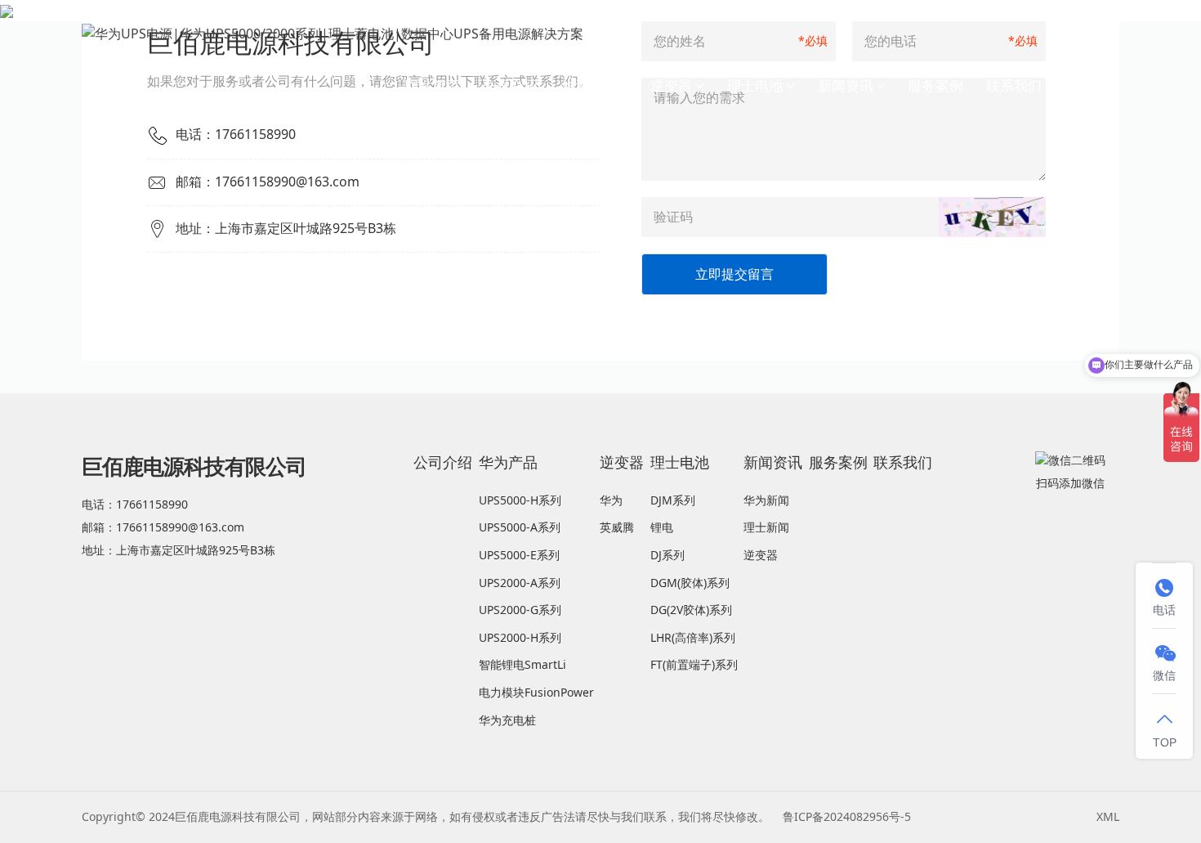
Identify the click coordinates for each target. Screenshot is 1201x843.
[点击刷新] (992, 217)
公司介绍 (510, 85)
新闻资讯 (845, 85)
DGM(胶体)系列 (690, 582)
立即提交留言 (734, 274)
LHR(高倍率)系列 (692, 637)
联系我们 (1014, 85)
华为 (611, 500)
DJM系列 (672, 500)
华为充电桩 (507, 720)
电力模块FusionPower (536, 692)
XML (1107, 816)
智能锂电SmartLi (522, 664)
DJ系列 (667, 555)
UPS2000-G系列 (520, 609)
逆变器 (671, 85)
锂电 (661, 527)
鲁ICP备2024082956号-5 (847, 816)
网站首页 (432, 85)
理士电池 (755, 85)
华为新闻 (766, 500)
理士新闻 (766, 527)
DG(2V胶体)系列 (691, 609)
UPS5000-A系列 (519, 527)
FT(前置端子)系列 (694, 664)
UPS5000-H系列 (520, 500)
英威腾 (617, 527)
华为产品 (588, 85)
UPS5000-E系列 (519, 555)
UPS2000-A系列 (519, 582)
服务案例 (935, 85)
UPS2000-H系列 (520, 637)
